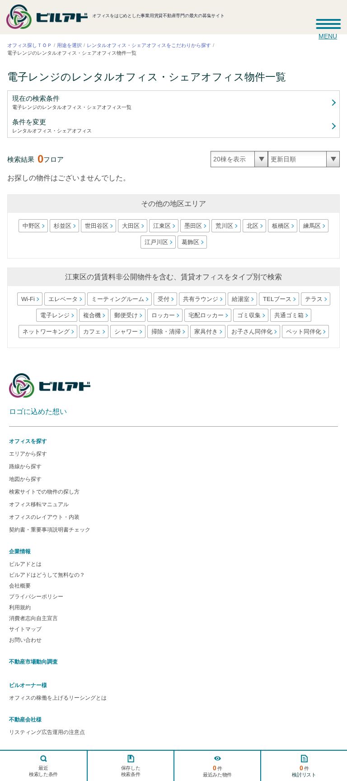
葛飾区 (190, 242)
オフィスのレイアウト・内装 (44, 517)
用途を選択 (69, 45)
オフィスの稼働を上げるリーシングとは (58, 698)
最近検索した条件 (43, 771)
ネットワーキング (45, 331)
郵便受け (125, 315)
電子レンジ (54, 315)
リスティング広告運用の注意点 (47, 732)
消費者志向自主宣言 (33, 618)
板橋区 (281, 225)
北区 (252, 225)
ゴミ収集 (248, 315)
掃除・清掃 (165, 331)
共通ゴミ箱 (288, 315)
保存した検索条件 (130, 771)
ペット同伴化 (303, 331)
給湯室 (240, 299)
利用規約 (20, 607)
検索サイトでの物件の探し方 (44, 492)
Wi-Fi (27, 299)
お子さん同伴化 (251, 331)
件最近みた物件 (217, 770)
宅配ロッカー (205, 315)
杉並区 (62, 225)
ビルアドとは (25, 564)
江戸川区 (156, 242)
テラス (313, 299)
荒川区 (224, 225)
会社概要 (20, 586)
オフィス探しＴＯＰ (29, 45)
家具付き (205, 331)
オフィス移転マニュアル (39, 504)
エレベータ (62, 299)
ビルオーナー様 (28, 685)
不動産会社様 (25, 719)
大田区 (131, 225)
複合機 (91, 315)
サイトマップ (25, 629)
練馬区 (312, 225)
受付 (163, 299)
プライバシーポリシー (36, 596)
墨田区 (193, 225)
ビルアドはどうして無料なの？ (47, 575)
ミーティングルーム (117, 299)
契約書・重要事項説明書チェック (49, 530)
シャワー (125, 331)
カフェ (91, 331)
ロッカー (162, 315)
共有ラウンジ (200, 299)
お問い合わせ (25, 640)
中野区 (31, 225)
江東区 (162, 225)
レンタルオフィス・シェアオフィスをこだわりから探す (149, 45)
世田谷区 (96, 225)
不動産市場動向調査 (33, 662)
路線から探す (25, 466)
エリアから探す (28, 454)
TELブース (277, 299)
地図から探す (25, 479)
